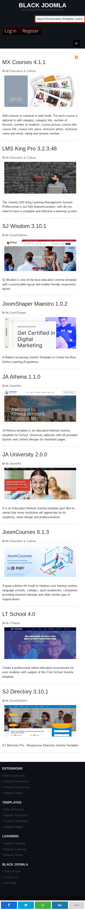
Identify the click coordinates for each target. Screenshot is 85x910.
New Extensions (14, 775)
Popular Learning (15, 849)
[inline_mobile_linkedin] (60, 905)
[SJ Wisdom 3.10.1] (40, 255)
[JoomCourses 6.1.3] (40, 561)
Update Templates (16, 815)
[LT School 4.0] (40, 643)
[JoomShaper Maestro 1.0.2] (40, 332)
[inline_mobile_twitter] (26, 905)
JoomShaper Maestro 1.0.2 (34, 304)
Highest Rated (13, 793)
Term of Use (12, 871)
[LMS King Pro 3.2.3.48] (40, 177)
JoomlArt (15, 386)
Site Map (10, 883)
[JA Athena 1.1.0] (40, 405)
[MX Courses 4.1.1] (40, 91)
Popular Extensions (17, 787)
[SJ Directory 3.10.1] (40, 720)
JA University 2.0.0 (24, 454)
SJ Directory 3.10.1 (25, 691)
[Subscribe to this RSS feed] (76, 57)
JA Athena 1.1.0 (21, 377)
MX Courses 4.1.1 (24, 62)
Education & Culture (23, 71)
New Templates (14, 809)
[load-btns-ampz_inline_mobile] (76, 905)
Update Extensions (16, 781)
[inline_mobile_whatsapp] (43, 905)
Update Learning (14, 843)
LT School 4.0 (18, 614)
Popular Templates (16, 821)
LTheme (15, 623)
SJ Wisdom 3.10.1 (24, 226)
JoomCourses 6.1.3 (25, 532)
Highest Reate (13, 855)
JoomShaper (18, 312)
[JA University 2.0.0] (40, 483)
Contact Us (11, 877)
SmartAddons (18, 235)
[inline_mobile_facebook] (9, 905)
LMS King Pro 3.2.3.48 (29, 148)
